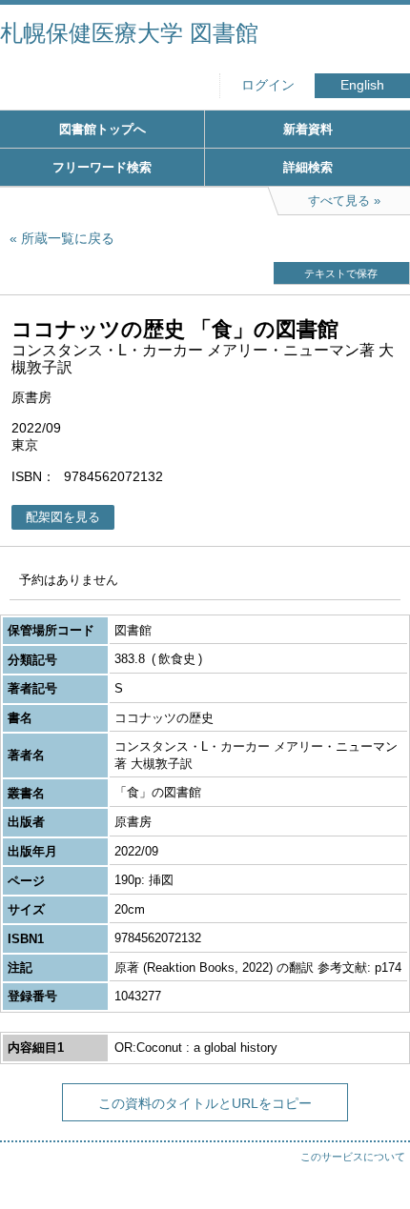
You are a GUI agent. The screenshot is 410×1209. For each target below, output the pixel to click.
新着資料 (308, 129)
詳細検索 (308, 167)
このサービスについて (352, 1156)
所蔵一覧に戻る (67, 238)
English (362, 85)
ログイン (268, 85)
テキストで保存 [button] (341, 273)
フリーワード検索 (102, 167)
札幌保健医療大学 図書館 (129, 33)
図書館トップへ (102, 129)
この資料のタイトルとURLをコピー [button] (205, 1103)
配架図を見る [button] (63, 517)
